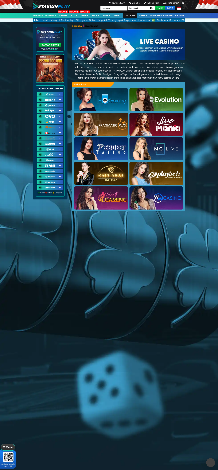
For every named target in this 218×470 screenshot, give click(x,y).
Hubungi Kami (153, 3)
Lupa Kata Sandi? (171, 3)
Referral (168, 15)
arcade (96, 15)
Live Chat (135, 3)
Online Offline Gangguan (51, 193)
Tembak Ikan (155, 15)
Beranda (38, 15)
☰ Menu (8, 447)
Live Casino (130, 15)
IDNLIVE (85, 15)
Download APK (118, 3)
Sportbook (50, 15)
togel (117, 15)
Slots (73, 15)
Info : (37, 20)
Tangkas (142, 15)
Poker (106, 15)
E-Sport (63, 15)
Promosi (179, 15)
